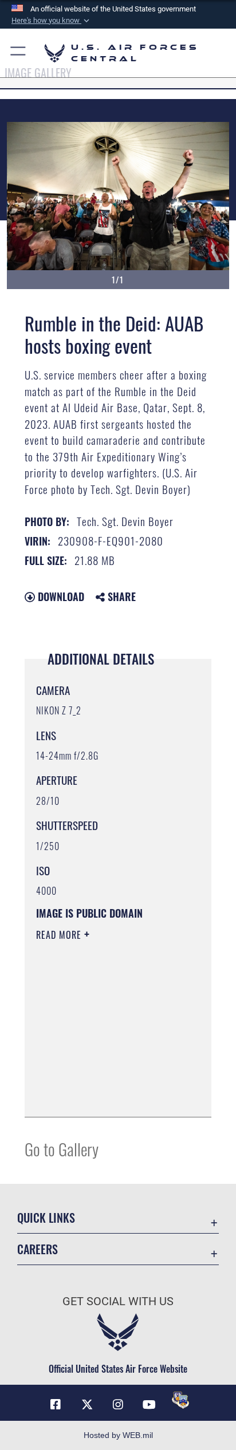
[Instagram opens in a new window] (118, 1404)
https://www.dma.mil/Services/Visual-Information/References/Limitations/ (105, 1096)
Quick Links (46, 1218)
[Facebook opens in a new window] (55, 1404)
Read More (60, 935)
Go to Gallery (62, 1148)
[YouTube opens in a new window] (149, 1404)
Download (59, 596)
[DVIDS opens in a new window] (180, 1400)
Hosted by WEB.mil (118, 1435)
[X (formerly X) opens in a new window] (87, 1404)
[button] (51, 20)
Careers (37, 1249)
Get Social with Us (118, 1301)
